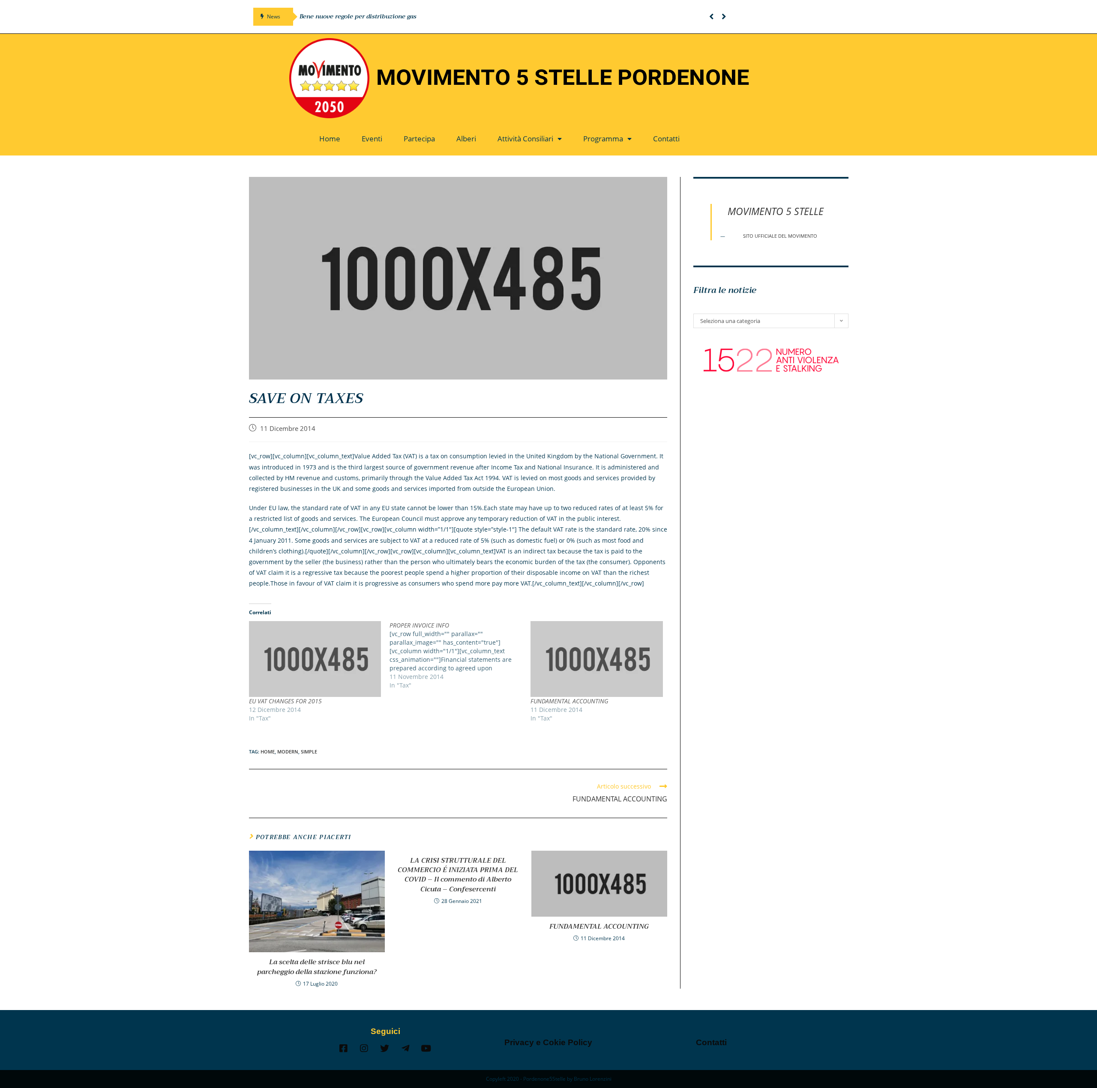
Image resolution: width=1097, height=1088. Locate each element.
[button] (711, 16)
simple (309, 751)
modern (287, 751)
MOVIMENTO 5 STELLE (776, 211)
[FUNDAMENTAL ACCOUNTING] (597, 658)
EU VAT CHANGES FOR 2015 (285, 701)
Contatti (666, 138)
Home (329, 138)
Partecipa (419, 138)
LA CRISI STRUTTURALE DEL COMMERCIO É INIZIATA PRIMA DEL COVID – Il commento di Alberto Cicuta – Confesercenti (458, 875)
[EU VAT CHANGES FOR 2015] (315, 658)
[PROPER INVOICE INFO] (460, 655)
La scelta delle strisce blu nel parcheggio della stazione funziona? (317, 967)
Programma (603, 138)
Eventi (372, 138)
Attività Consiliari (525, 138)
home (268, 751)
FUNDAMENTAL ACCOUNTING (569, 701)
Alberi (466, 138)
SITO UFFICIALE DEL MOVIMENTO (780, 236)
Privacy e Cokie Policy (548, 1042)
